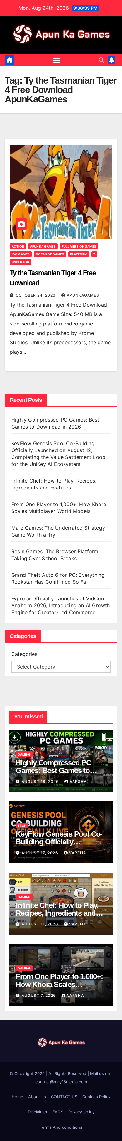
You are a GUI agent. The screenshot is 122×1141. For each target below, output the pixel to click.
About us (37, 1096)
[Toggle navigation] (57, 60)
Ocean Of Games (50, 254)
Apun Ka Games (43, 246)
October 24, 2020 (36, 295)
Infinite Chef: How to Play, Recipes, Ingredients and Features (57, 913)
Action (18, 246)
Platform (78, 254)
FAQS (58, 1111)
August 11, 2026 (40, 924)
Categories (24, 654)
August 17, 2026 (40, 852)
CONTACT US (64, 1096)
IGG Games (21, 254)
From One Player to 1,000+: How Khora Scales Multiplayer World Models (59, 984)
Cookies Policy (96, 1096)
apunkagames (83, 295)
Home (17, 1096)
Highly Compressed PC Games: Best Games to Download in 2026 (53, 770)
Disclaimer (38, 1111)
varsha (78, 781)
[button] (101, 60)
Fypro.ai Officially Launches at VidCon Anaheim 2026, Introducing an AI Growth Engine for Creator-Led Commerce (60, 605)
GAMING (24, 754)
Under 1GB (20, 262)
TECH (22, 825)
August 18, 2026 (41, 781)
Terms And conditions (61, 1127)
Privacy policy (81, 1111)
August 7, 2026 (39, 995)
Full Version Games (79, 246)
